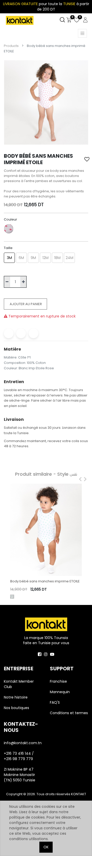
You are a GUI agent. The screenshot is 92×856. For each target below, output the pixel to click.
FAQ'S (55, 702)
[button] (87, 159)
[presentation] (79, 479)
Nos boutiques (16, 707)
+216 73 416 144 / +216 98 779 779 (19, 756)
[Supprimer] (7, 282)
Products (11, 45)
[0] (69, 20)
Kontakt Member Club (19, 684)
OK (46, 847)
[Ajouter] (23, 282)
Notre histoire (16, 697)
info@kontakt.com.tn (23, 742)
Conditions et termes (69, 712)
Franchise (58, 681)
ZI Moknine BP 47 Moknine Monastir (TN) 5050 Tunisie (19, 775)
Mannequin (60, 691)
